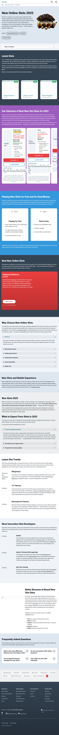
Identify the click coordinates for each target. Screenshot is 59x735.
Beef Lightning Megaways (45, 571)
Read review (9, 301)
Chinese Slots (25, 673)
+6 (29, 173)
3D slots (51, 405)
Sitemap (3, 696)
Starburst (13, 280)
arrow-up (29, 46)
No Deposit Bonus (20, 698)
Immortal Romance (49, 701)
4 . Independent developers (10, 357)
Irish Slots (16, 673)
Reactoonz (47, 698)
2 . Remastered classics (9, 349)
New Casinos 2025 (20, 693)
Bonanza (47, 696)
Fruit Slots (53, 673)
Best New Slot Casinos (13, 33)
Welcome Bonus (20, 701)
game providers (22, 330)
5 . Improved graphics (9, 362)
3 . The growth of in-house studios (12, 448)
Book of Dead (48, 693)
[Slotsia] (6, 2)
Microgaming (45, 554)
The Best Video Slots (15, 676)
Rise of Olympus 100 (38, 676)
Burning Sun (27, 676)
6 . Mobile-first (7, 366)
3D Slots (5, 676)
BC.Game (32, 691)
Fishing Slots (43, 673)
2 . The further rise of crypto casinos (13, 443)
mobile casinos (36, 387)
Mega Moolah (32, 556)
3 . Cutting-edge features (10, 353)
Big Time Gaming (51, 569)
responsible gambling (17, 709)
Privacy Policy (5, 723)
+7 (5, 172)
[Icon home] (2, 4)
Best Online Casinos (20, 691)
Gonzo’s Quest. (41, 540)
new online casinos (25, 120)
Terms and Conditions (7, 693)
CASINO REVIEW (15, 164)
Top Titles (23, 33)
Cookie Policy (13, 723)
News (3, 701)
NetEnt (52, 541)
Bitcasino (32, 696)
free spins (35, 603)
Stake (31, 693)
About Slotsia (5, 691)
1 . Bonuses (6, 337)
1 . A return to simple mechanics (12, 429)
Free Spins (18, 696)
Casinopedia (4, 698)
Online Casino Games (9, 4)
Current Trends (6, 37)
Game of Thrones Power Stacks (41, 491)
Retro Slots (35, 673)
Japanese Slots (7, 673)
